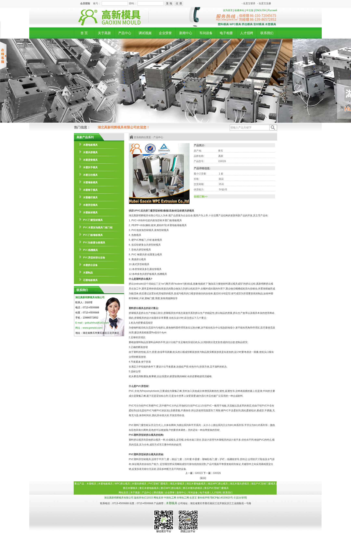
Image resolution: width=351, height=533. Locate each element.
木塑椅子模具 (90, 189)
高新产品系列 (85, 137)
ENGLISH (260, 10)
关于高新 (104, 33)
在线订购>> (201, 196)
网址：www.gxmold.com (88, 327)
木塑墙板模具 (90, 182)
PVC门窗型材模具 (93, 220)
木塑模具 (171, 503)
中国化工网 (170, 497)
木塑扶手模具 (90, 167)
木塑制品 (88, 272)
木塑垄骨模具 (90, 159)
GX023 (199, 473)
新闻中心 (185, 33)
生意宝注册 (264, 3)
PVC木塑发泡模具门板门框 (98, 227)
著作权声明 (203, 497)
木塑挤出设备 (90, 265)
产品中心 (124, 33)
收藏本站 (239, 10)
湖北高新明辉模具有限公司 (90, 297)
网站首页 (123, 492)
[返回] (203, 478)
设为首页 (228, 10)
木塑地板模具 (90, 144)
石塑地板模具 (90, 280)
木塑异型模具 (90, 205)
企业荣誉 (165, 33)
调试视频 (145, 33)
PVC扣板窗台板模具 (94, 242)
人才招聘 (246, 33)
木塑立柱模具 (90, 174)
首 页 (84, 33)
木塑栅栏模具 (90, 197)
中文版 (250, 10)
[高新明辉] (107, 24)
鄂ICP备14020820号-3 (222, 497)
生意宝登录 (248, 3)
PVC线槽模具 (90, 250)
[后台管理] (241, 497)
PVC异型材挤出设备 (94, 257)
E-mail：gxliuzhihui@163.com (92, 322)
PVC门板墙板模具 (93, 235)
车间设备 (205, 33)
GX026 (217, 473)
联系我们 (266, 33)
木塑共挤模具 (90, 152)
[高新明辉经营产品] (247, 25)
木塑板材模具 (90, 212)
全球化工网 (183, 497)
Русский (272, 10)
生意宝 (193, 497)
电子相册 (226, 33)
